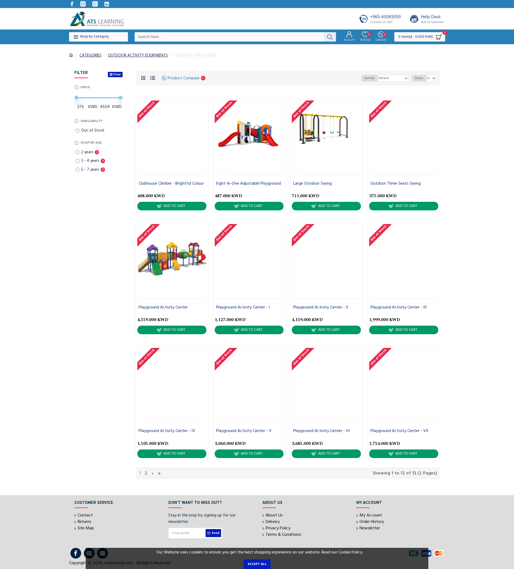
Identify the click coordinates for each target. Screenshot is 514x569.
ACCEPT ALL (257, 564)
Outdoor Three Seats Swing (396, 184)
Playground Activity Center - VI (321, 431)
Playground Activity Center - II (320, 307)
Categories (90, 56)
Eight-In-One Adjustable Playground (248, 184)
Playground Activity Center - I (243, 307)
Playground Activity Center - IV (167, 431)
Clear (117, 74)
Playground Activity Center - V (243, 431)
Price (85, 87)
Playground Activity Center (163, 307)
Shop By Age (91, 143)
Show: (419, 78)
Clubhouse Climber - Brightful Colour (171, 184)
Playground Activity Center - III (398, 307)
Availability (92, 121)
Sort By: (369, 78)
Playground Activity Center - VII (399, 431)
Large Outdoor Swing (312, 184)
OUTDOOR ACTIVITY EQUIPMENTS (138, 56)
